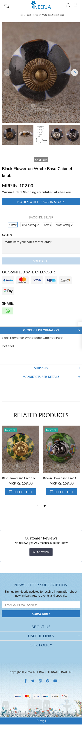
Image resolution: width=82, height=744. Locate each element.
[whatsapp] (7, 310)
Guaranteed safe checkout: (28, 272)
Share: (8, 303)
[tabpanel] (20, 464)
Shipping (29, 192)
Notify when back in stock (41, 202)
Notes (7, 235)
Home (20, 15)
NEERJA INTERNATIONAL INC (41, 5)
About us (41, 627)
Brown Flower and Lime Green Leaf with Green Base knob (61, 478)
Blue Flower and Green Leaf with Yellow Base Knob (20, 478)
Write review (40, 552)
